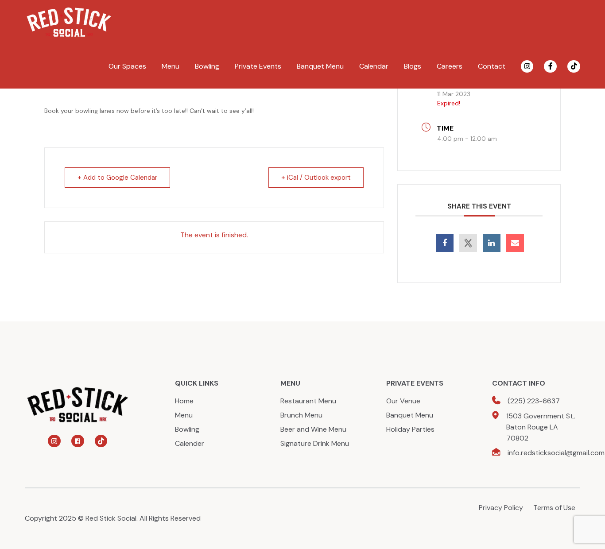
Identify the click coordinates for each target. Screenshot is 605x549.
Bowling (207, 66)
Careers (449, 66)
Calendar (373, 66)
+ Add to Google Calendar (117, 177)
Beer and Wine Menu (313, 429)
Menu (170, 66)
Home (184, 401)
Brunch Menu (301, 415)
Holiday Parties (410, 429)
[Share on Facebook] (445, 243)
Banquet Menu (320, 66)
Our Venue (403, 401)
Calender (189, 443)
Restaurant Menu (308, 401)
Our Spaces (127, 66)
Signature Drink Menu (314, 443)
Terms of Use (554, 507)
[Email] (515, 243)
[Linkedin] (491, 243)
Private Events (258, 66)
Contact (491, 66)
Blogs (412, 66)
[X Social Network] (468, 243)
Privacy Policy (501, 507)
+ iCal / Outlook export (316, 177)
